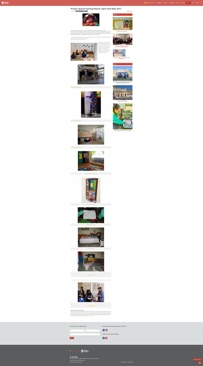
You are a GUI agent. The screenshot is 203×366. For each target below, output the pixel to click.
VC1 (103, 52)
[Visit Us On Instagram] (106, 330)
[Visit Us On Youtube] (106, 338)
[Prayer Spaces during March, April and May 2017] (91, 19)
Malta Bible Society (81, 360)
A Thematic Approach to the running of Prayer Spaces (121, 58)
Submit (72, 338)
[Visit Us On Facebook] (103, 330)
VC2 (106, 52)
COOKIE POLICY (130, 362)
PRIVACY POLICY (124, 362)
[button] (199, 362)
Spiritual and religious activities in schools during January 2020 (121, 46)
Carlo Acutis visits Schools (121, 31)
